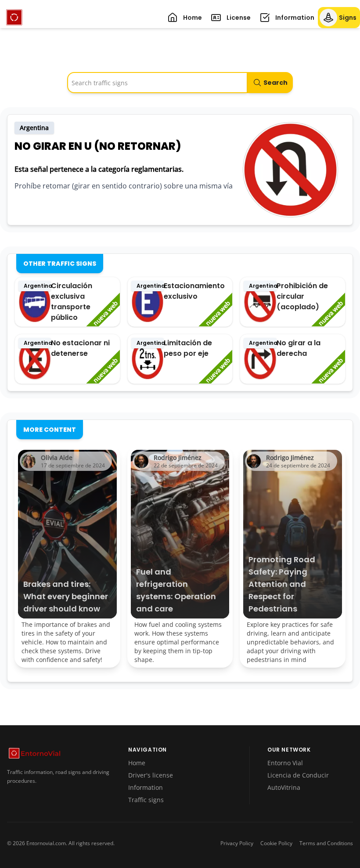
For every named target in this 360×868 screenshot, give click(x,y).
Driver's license (150, 775)
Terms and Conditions (326, 843)
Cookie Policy (276, 843)
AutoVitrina (283, 787)
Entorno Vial (285, 763)
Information (145, 787)
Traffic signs (146, 800)
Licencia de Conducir (298, 775)
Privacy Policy (236, 843)
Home (136, 763)
